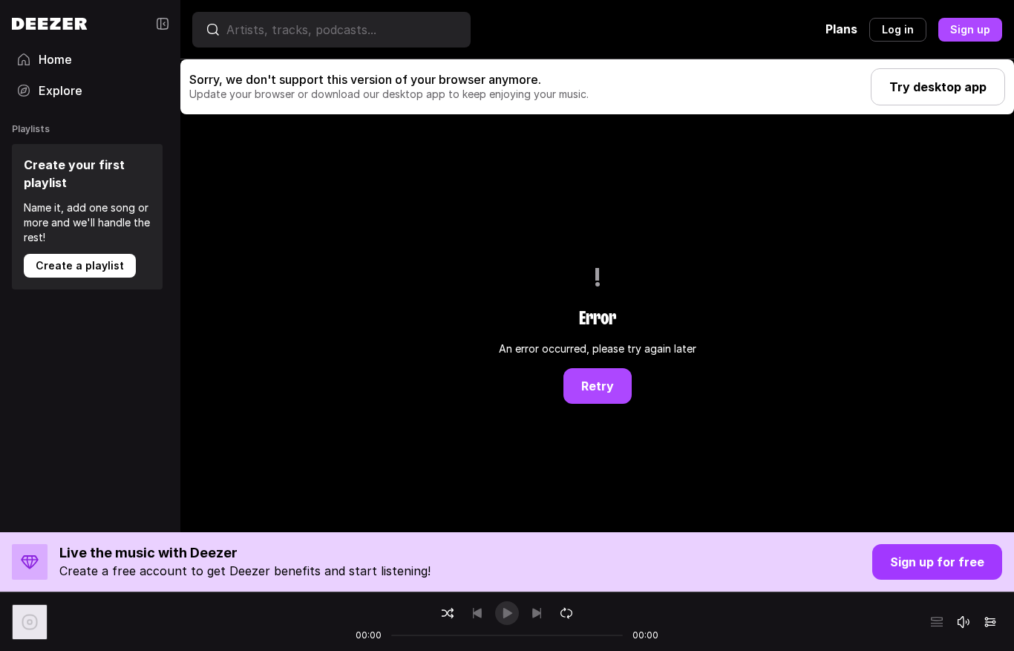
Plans (841, 29)
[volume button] (963, 622)
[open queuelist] (937, 622)
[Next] (537, 613)
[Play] (507, 613)
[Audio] (990, 622)
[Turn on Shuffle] (447, 613)
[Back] (477, 613)
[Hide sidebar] (162, 24)
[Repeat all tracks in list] (566, 613)
